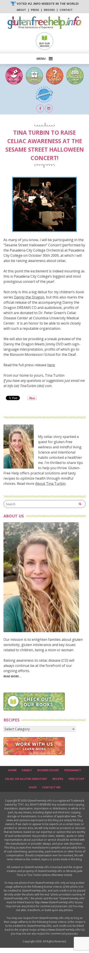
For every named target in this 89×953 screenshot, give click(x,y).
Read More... (12, 676)
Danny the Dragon (29, 297)
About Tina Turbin (50, 483)
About (21, 10)
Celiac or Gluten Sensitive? (26, 779)
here (51, 365)
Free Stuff (76, 779)
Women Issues (48, 770)
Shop (33, 787)
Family (27, 770)
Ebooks (49, 10)
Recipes (57, 779)
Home (12, 770)
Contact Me (51, 787)
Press (35, 10)
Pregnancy (72, 770)
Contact (66, 10)
